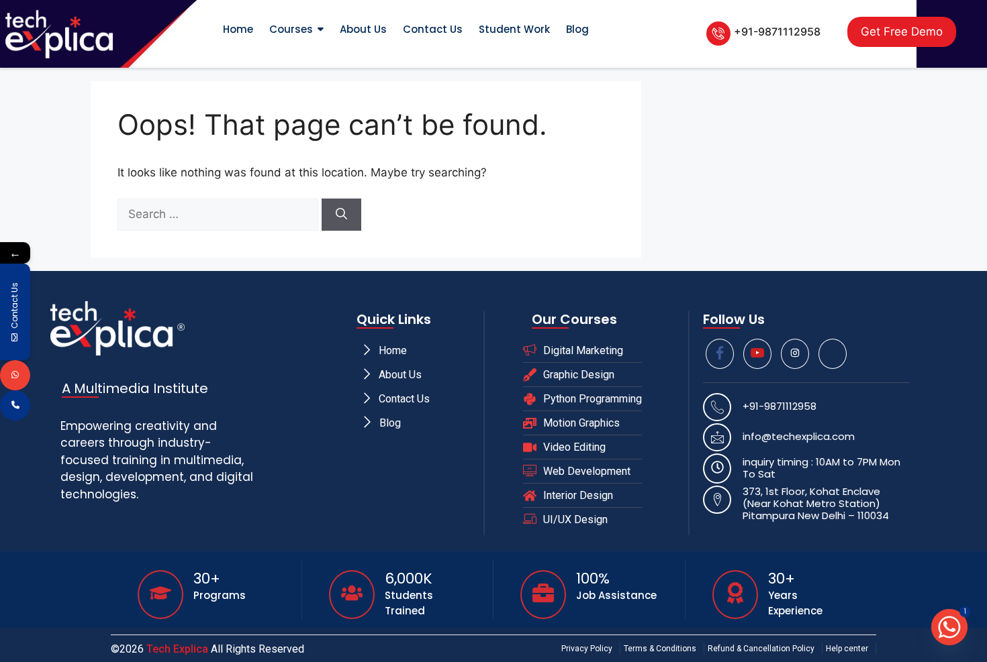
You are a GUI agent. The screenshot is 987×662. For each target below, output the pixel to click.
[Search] (341, 215)
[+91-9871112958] (718, 33)
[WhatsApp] (15, 375)
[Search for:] (219, 214)
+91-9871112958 (777, 31)
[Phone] (15, 405)
